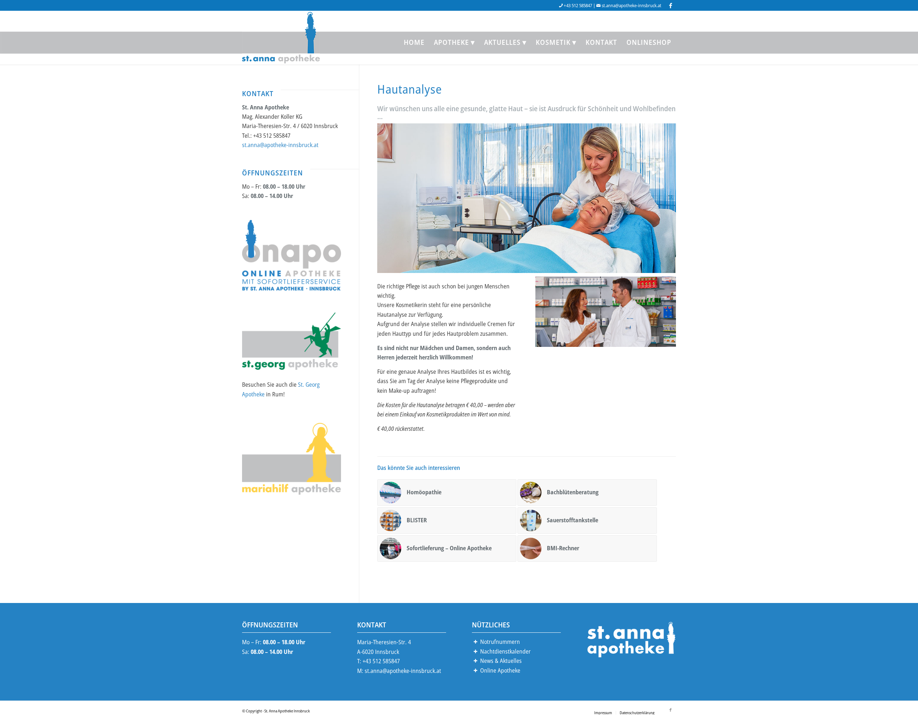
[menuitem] (414, 42)
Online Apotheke (500, 670)
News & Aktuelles (501, 661)
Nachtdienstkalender (505, 651)
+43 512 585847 (578, 5)
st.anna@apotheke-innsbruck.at (631, 5)
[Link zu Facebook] (670, 5)
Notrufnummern (500, 642)
